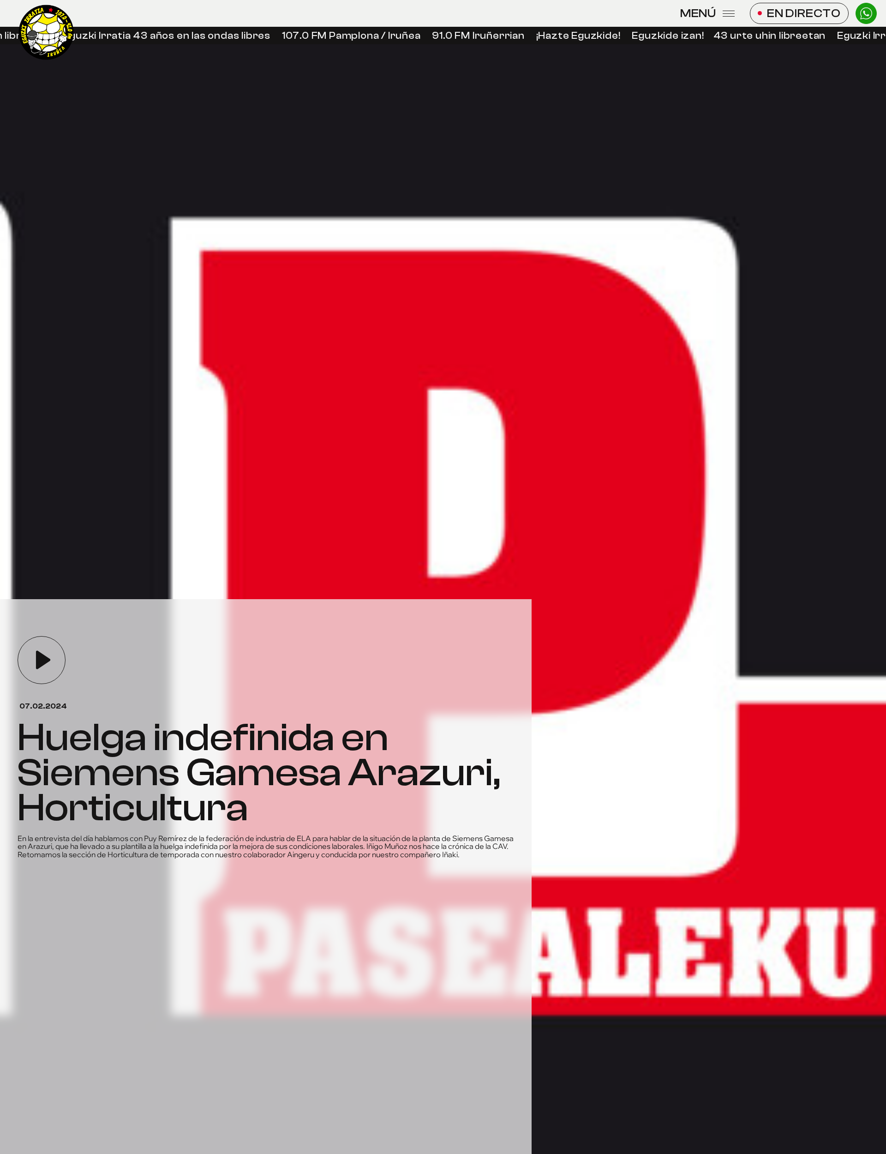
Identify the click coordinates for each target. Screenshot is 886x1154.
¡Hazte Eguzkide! (572, 36)
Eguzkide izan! (662, 36)
